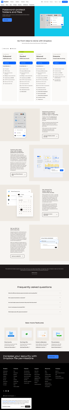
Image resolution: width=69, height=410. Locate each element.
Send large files (26, 371)
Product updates (16, 386)
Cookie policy (36, 376)
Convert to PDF (26, 383)
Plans (14, 384)
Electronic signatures (27, 381)
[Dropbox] (5, 2)
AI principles (36, 380)
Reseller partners (48, 383)
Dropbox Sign (16, 381)
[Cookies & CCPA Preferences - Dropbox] (16, 403)
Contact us (36, 372)
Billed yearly (14, 48)
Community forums (48, 379)
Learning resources (37, 384)
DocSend (15, 379)
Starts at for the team (25, 70)
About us (56, 371)
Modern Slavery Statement (60, 372)
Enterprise (15, 376)
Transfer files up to (9, 77)
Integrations (5, 374)
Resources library (48, 376)
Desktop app (5, 371)
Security (4, 379)
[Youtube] (8, 391)
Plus (14, 371)
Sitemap (35, 382)
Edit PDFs (25, 379)
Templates (5, 383)
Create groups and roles (25, 89)
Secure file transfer (27, 376)
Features (4, 376)
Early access (5, 381)
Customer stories (48, 374)
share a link (23, 157)
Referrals (46, 381)
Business (15, 374)
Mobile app (5, 372)
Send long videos (27, 372)
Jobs (56, 374)
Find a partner (47, 386)
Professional (16, 372)
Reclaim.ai (15, 383)
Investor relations (58, 376)
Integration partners (48, 384)
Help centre (36, 371)
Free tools (5, 384)
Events (46, 372)
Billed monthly (6, 48)
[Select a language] (42, 2)
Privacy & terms (37, 374)
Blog (46, 371)
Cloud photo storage (27, 374)
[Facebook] (6, 391)
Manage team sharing (25, 87)
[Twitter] (4, 391)
